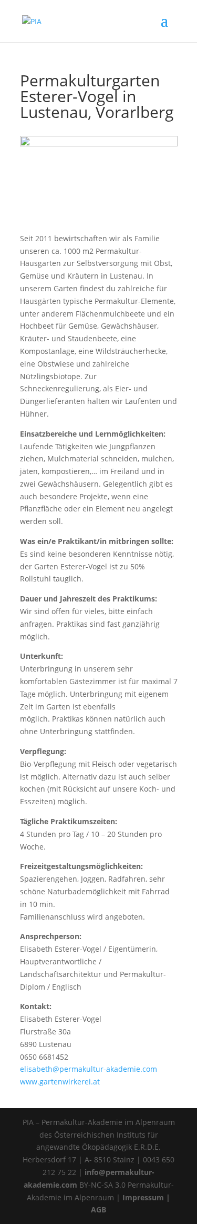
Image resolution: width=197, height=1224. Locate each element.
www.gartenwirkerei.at (60, 1082)
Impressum (143, 1197)
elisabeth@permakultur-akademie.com (88, 1069)
